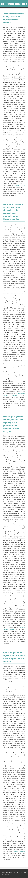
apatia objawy (19, 851)
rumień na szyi (19, 185)
